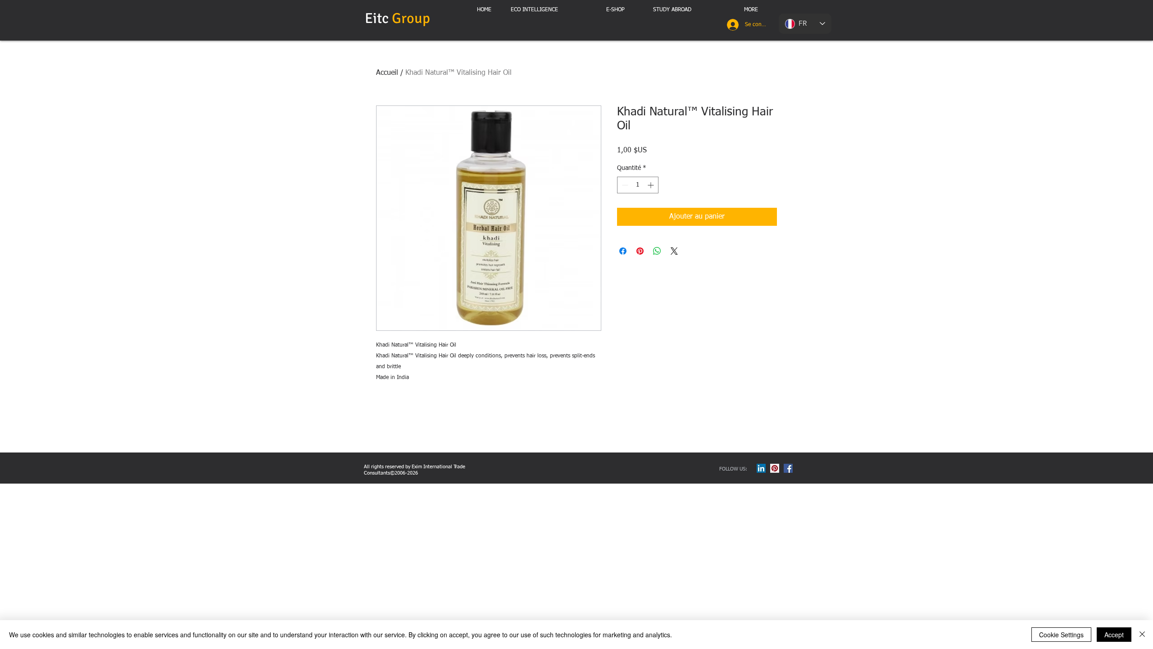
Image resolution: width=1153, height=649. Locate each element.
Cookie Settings (1061, 634)
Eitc (399, 18)
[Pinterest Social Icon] (774, 468)
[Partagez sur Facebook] (622, 251)
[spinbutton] (638, 185)
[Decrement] (624, 185)
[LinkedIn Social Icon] (761, 468)
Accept (1114, 634)
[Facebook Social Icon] (788, 468)
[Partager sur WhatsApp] (657, 251)
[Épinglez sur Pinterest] (640, 251)
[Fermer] (1142, 634)
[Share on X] (674, 251)
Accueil (387, 73)
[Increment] (651, 185)
